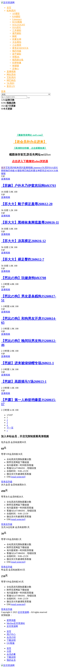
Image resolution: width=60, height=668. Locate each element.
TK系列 (10, 83)
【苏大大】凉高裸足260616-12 (23, 241)
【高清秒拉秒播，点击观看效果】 (30, 148)
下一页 (10, 428)
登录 (3, 91)
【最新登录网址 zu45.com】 (30, 135)
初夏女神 (16, 39)
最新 (3, 167)
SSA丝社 (16, 27)
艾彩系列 (11, 77)
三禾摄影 (16, 30)
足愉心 (15, 68)
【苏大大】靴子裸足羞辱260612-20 (26, 204)
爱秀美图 (11, 620)
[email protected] (18, 477)
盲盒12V (11, 86)
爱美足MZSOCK (20, 48)
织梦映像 (16, 62)
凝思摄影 (16, 33)
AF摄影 (16, 13)
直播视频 (11, 71)
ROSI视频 (17, 22)
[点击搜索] (28, 97)
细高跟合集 (17, 60)
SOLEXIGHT (18, 25)
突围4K (16, 57)
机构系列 (11, 10)
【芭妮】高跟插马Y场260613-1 (23, 381)
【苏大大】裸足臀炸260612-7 (22, 259)
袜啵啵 (15, 65)
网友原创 (11, 74)
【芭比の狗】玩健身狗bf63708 (23, 278)
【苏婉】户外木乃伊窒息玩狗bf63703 (28, 185)
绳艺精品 (11, 80)
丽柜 (14, 36)
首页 (9, 7)
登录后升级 (6, 481)
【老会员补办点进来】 (30, 142)
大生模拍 (16, 42)
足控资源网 (23, 612)
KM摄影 (16, 16)
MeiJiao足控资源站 (16, 623)
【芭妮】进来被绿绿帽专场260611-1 (27, 363)
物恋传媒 (16, 51)
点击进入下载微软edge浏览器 (30, 161)
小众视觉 (16, 45)
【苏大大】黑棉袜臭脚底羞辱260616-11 (30, 222)
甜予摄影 (16, 54)
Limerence (17, 19)
